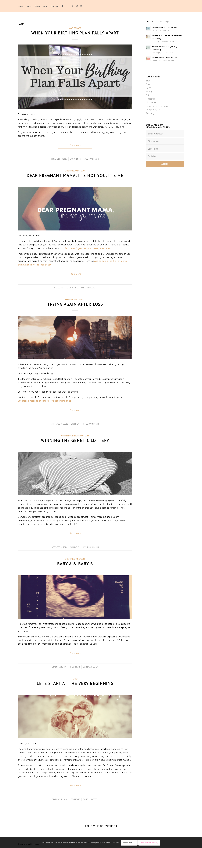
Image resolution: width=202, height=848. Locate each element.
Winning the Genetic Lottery (75, 440)
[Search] (62, 6)
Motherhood (75, 28)
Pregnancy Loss (77, 170)
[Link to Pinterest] (81, 6)
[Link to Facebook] (73, 6)
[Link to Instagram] (77, 6)
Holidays (150, 98)
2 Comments (72, 288)
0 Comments (75, 159)
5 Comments (74, 799)
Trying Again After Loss (75, 304)
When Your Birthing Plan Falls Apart (75, 32)
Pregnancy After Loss (75, 299)
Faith (148, 88)
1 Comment (76, 424)
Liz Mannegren (92, 159)
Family (149, 91)
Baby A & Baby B (75, 563)
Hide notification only (149, 843)
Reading (150, 113)
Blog (148, 80)
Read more (75, 145)
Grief (67, 170)
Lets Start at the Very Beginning (75, 683)
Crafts (149, 84)
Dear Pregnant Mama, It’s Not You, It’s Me (75, 175)
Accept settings (129, 843)
